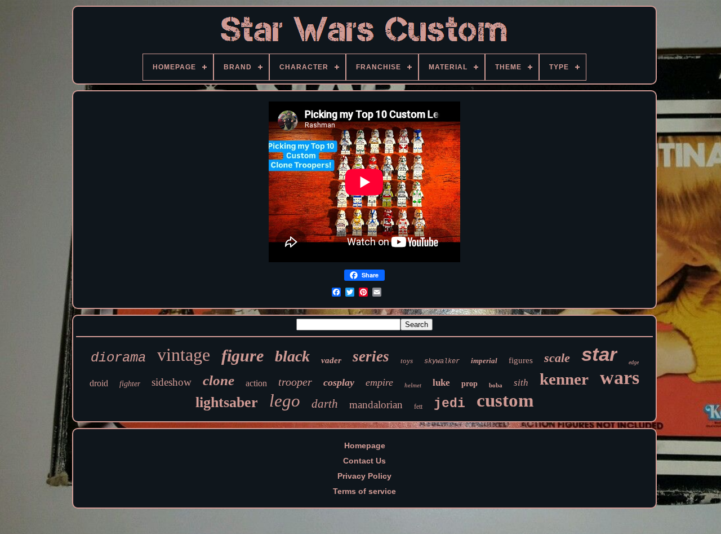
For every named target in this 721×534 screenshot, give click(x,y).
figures (521, 360)
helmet (412, 385)
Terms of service (364, 491)
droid (99, 383)
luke (441, 382)
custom (505, 400)
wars (619, 377)
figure (242, 355)
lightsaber (226, 402)
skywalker (442, 361)
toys (406, 360)
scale (557, 358)
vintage (183, 355)
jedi (449, 403)
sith (521, 382)
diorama (118, 357)
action (256, 383)
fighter (129, 383)
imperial (484, 360)
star (599, 354)
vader (331, 360)
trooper (295, 382)
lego (284, 401)
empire (379, 382)
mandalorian (376, 405)
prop (469, 383)
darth (324, 404)
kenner (564, 379)
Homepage (364, 445)
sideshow (172, 382)
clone (218, 380)
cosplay (338, 382)
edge (634, 362)
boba (495, 385)
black (292, 356)
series (371, 356)
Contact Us (364, 460)
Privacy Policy (364, 475)
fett (418, 407)
